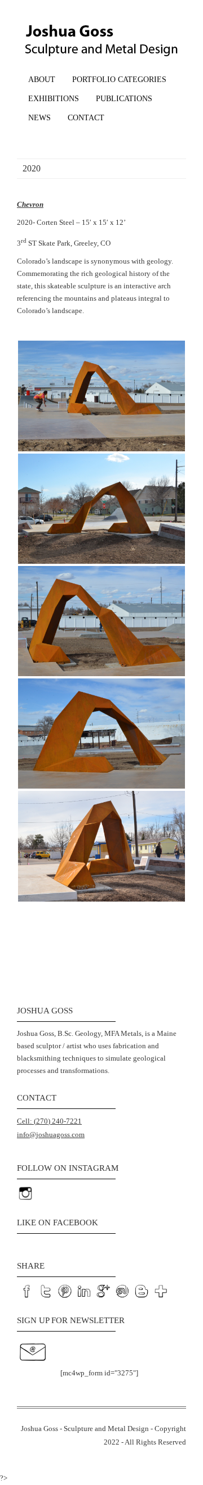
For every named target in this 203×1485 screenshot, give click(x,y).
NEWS (39, 118)
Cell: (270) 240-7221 (49, 1121)
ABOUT (41, 79)
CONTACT (86, 118)
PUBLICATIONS (124, 98)
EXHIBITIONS (53, 98)
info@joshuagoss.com (51, 1134)
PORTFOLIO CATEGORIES (119, 79)
